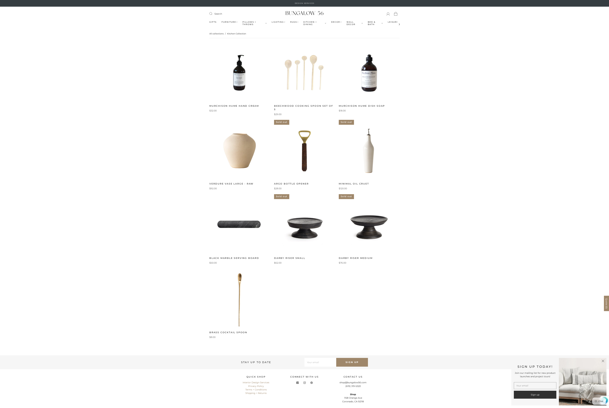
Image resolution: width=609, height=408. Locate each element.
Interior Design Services (256, 382)
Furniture (229, 22)
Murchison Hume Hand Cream (234, 105)
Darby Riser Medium (356, 258)
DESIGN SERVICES (304, 3)
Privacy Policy (256, 386)
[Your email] (320, 362)
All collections (216, 33)
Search (218, 13)
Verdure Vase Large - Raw (231, 183)
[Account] (388, 13)
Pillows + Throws (249, 23)
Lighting (278, 22)
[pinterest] (311, 382)
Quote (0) (606, 303)
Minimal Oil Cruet (354, 183)
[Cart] (396, 13)
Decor (335, 22)
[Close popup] (602, 361)
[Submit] (212, 13)
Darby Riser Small (289, 258)
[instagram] (304, 382)
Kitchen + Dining (310, 23)
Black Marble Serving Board (234, 258)
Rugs (293, 22)
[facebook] (297, 382)
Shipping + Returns (256, 393)
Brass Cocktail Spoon (228, 332)
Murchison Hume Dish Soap (362, 105)
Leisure (393, 22)
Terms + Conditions (256, 389)
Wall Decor (351, 23)
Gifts (212, 22)
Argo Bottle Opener (291, 183)
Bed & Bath (371, 23)
